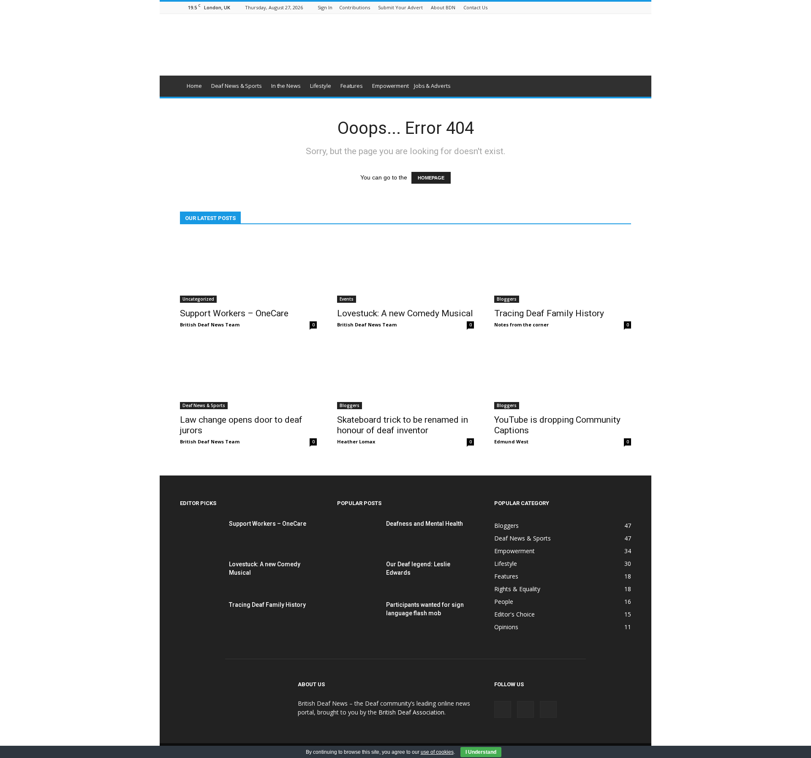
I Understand (480, 752)
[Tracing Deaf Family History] (562, 269)
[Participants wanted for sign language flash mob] (358, 615)
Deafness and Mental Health (424, 523)
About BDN (443, 7)
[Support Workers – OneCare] (248, 269)
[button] (621, 86)
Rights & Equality (517, 589)
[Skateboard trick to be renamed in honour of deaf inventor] (405, 375)
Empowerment (390, 86)
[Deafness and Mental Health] (358, 534)
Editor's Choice (514, 614)
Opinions (506, 627)
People (503, 602)
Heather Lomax (356, 441)
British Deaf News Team (209, 324)
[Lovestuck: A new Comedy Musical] (405, 269)
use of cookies (437, 752)
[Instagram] (610, 7)
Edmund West (511, 441)
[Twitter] (624, 7)
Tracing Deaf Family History (549, 313)
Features (351, 86)
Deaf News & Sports (236, 86)
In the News (286, 86)
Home (194, 86)
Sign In (325, 7)
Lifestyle (320, 86)
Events (347, 299)
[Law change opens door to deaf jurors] (248, 375)
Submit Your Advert (400, 7)
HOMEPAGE (431, 177)
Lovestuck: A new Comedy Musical (405, 313)
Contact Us (475, 7)
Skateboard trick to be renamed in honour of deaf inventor (402, 425)
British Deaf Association (411, 712)
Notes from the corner (521, 324)
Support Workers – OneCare (234, 313)
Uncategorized (198, 299)
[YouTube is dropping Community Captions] (562, 375)
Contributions (354, 7)
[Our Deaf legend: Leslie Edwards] (358, 575)
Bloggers (507, 299)
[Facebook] (597, 7)
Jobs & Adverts (432, 86)
